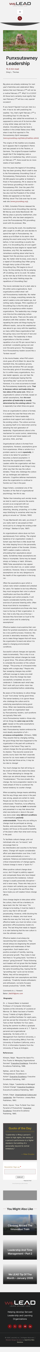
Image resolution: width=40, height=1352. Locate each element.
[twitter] (15, 1326)
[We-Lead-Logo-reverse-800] (20, 1301)
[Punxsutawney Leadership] (20, 31)
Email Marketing (16, 1183)
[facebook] (10, 1326)
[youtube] (25, 1326)
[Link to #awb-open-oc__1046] (20, 18)
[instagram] (20, 1326)
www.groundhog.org (19, 201)
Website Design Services (14, 1340)
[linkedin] (30, 1326)
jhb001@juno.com (16, 993)
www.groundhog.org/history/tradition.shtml (21, 138)
